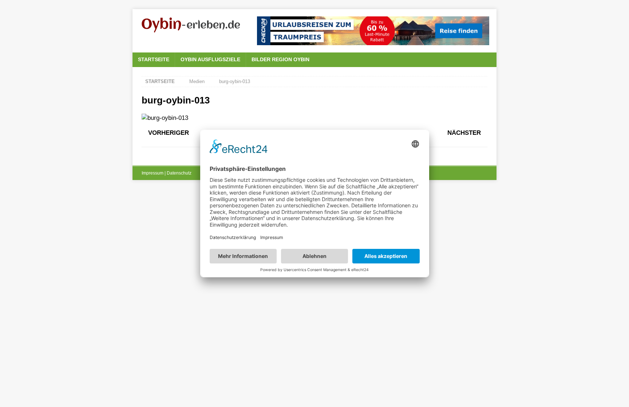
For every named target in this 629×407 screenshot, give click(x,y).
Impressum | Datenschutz (166, 173)
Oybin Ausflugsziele (210, 59)
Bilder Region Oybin (280, 59)
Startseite (153, 59)
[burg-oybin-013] (165, 117)
